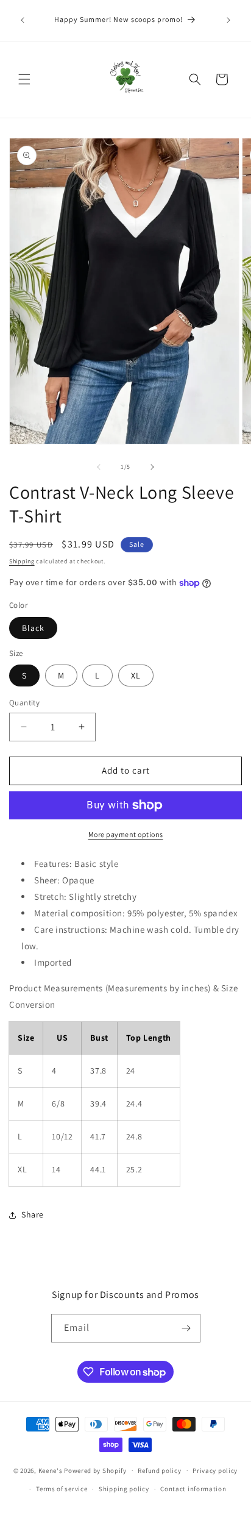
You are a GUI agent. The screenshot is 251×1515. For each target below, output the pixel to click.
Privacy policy (215, 1470)
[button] (24, 79)
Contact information (193, 1489)
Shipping (22, 561)
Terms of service (61, 1489)
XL (136, 675)
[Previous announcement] (22, 20)
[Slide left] (98, 467)
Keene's (50, 1470)
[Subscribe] (186, 1328)
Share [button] (32, 1214)
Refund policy (159, 1470)
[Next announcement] (228, 20)
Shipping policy (124, 1489)
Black (33, 627)
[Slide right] (152, 467)
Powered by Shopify (95, 1470)
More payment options (125, 834)
